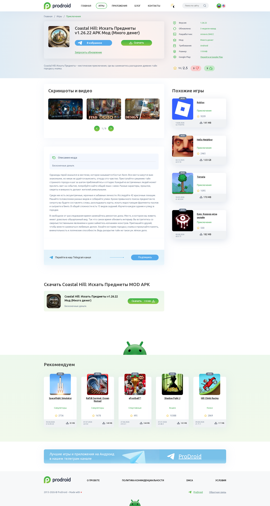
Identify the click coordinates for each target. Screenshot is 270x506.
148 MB (109, 423)
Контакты (154, 6)
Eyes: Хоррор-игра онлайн (207, 216)
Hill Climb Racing (210, 398)
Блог (137, 6)
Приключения (73, 16)
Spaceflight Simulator (60, 398)
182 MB (207, 234)
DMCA (189, 480)
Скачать (138, 42)
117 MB (221, 423)
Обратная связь (217, 492)
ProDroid (190, 456)
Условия (220, 480)
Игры (101, 6)
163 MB (184, 423)
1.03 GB (207, 160)
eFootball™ (135, 398)
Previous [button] (97, 128)
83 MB (72, 423)
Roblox (200, 102)
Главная (86, 6)
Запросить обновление (88, 52)
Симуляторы (60, 408)
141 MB (207, 122)
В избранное (94, 42)
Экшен (172, 408)
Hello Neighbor (205, 139)
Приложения (119, 6)
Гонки (210, 408)
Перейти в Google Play (211, 57)
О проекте (93, 480)
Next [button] (111, 128)
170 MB (207, 197)
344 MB (147, 423)
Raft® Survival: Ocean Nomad (97, 399)
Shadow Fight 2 (172, 398)
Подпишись (145, 257)
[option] (65, 108)
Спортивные (135, 408)
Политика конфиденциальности (143, 480)
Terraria (201, 177)
